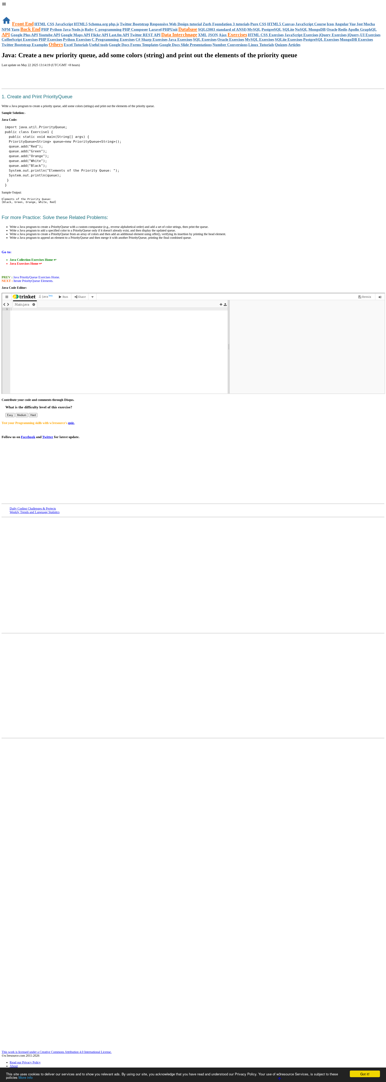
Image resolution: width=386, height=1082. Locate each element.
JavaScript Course (310, 24)
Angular (342, 24)
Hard (33, 415)
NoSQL (301, 29)
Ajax (223, 35)
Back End (30, 29)
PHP (45, 29)
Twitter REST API (145, 35)
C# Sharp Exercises (151, 39)
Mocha (369, 24)
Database (187, 29)
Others (56, 44)
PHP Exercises (50, 39)
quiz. (71, 423)
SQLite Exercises (288, 39)
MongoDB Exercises (356, 39)
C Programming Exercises (113, 39)
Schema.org (98, 24)
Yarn (15, 29)
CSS (50, 24)
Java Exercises (180, 39)
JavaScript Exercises (301, 35)
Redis (342, 29)
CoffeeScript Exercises (20, 39)
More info (25, 1077)
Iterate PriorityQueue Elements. (33, 281)
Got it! (365, 1073)
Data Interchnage (179, 34)
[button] (193, 4)
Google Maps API (75, 35)
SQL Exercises (205, 39)
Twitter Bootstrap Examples (25, 45)
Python (56, 29)
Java (67, 29)
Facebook (28, 437)
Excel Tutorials (76, 45)
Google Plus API (24, 35)
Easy (10, 415)
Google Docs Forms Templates (133, 45)
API (6, 34)
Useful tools (98, 45)
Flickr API (99, 35)
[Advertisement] (49, 78)
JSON (213, 35)
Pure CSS (258, 24)
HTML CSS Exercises (266, 35)
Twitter (47, 437)
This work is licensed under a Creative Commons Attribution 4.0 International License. (57, 1052)
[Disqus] (193, 685)
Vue (352, 24)
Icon (330, 24)
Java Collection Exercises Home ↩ (33, 259)
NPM (6, 29)
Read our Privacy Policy (25, 1062)
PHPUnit (170, 29)
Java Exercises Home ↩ (26, 263)
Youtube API (49, 35)
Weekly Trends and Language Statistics (35, 512)
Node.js (78, 29)
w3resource (9, 9)
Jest (359, 24)
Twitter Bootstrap (134, 24)
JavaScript (64, 24)
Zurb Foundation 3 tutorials (226, 24)
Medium (21, 415)
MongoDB (317, 29)
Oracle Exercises (230, 39)
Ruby (89, 29)
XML (202, 35)
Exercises (237, 34)
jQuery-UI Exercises (363, 35)
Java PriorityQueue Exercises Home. (36, 277)
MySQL (254, 29)
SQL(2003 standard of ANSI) (222, 29)
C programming (108, 29)
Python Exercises (77, 39)
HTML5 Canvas (281, 24)
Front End (23, 23)
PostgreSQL (272, 29)
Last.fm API (119, 35)
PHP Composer (135, 29)
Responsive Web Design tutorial (176, 24)
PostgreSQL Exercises (321, 39)
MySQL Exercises (259, 39)
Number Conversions (230, 45)
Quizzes (281, 45)
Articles (294, 45)
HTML (40, 24)
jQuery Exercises (333, 35)
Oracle (331, 29)
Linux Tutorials (261, 45)
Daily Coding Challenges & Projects (33, 508)
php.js (114, 24)
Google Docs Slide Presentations (185, 45)
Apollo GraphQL (362, 29)
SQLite (288, 29)
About (14, 1066)
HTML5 (81, 24)
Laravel (155, 29)
